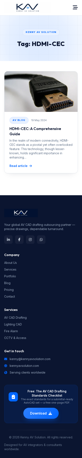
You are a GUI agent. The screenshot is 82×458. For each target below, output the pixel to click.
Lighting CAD (13, 324)
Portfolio (10, 276)
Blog (7, 283)
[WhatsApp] (41, 239)
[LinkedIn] (8, 239)
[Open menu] (75, 7)
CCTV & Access (15, 338)
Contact (9, 296)
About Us (10, 262)
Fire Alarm (11, 331)
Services (10, 269)
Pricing (9, 289)
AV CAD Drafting (15, 317)
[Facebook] (19, 239)
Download (38, 413)
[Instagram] (30, 239)
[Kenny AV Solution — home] (27, 8)
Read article (18, 166)
